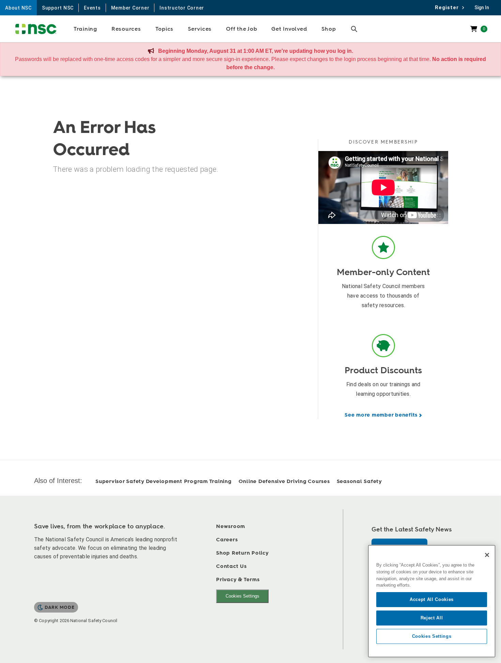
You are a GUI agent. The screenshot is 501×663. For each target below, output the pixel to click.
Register (448, 7)
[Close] (487, 554)
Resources (126, 29)
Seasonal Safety (359, 481)
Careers (227, 539)
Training (85, 29)
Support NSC (58, 8)
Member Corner (130, 8)
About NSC (18, 8)
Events (92, 8)
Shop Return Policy (242, 553)
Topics (164, 29)
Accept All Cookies (432, 599)
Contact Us (231, 566)
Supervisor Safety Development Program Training (163, 481)
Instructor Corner (182, 8)
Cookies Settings (242, 596)
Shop (328, 29)
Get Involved (289, 29)
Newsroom (230, 526)
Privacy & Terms (237, 579)
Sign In (481, 7)
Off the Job (241, 29)
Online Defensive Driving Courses (284, 481)
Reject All (432, 617)
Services (200, 29)
